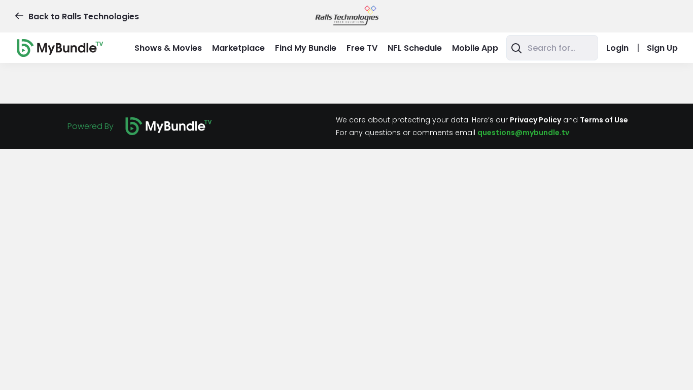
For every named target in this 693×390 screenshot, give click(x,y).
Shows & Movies (168, 48)
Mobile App (475, 48)
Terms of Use (604, 120)
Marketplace (238, 48)
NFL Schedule (415, 48)
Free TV (361, 48)
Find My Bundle (305, 48)
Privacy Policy (535, 120)
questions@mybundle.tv (523, 132)
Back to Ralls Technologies (83, 16)
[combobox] (552, 47)
